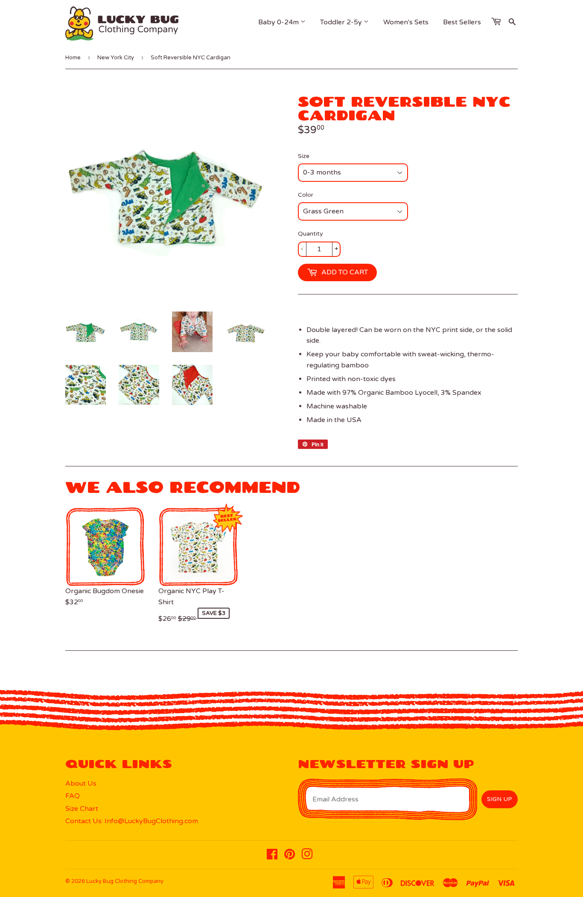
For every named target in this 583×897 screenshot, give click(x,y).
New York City (115, 57)
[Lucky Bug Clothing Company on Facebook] (272, 856)
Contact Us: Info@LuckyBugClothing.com (131, 821)
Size (303, 156)
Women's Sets (406, 22)
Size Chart (81, 808)
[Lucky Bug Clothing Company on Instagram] (307, 856)
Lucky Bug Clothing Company (124, 881)
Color (305, 194)
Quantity (310, 233)
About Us (80, 783)
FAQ (72, 796)
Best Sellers (462, 22)
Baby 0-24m (279, 22)
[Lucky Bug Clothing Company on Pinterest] (289, 856)
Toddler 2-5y (342, 22)
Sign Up (499, 799)
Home (73, 57)
